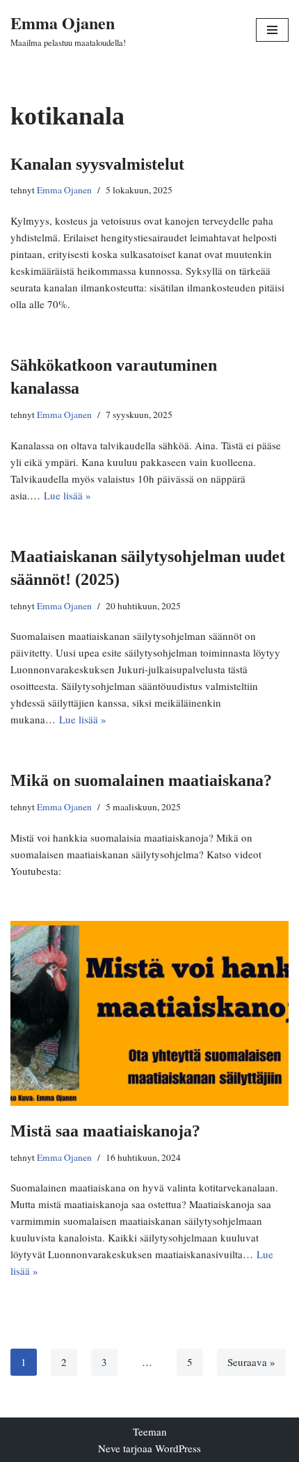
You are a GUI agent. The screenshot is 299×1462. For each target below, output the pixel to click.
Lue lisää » (67, 495)
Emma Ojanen (64, 190)
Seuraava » (251, 1362)
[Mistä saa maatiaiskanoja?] (149, 1014)
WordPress (178, 1448)
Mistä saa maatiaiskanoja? (105, 1131)
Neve (109, 1448)
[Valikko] (272, 30)
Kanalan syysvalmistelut (97, 164)
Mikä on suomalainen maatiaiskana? (141, 780)
